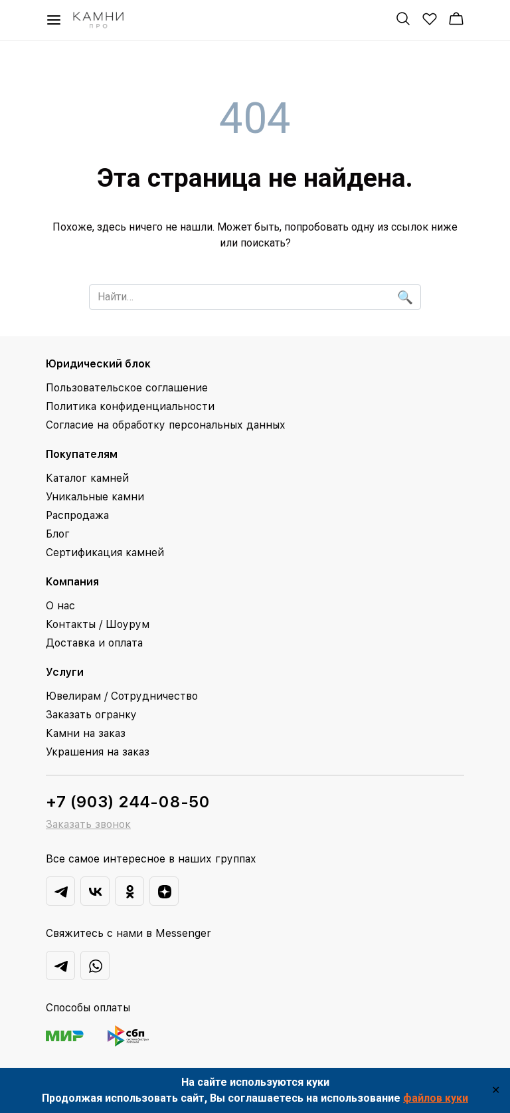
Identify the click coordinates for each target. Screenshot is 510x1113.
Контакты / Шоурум (97, 624)
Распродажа (77, 515)
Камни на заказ (86, 733)
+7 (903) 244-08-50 (128, 801)
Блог (58, 534)
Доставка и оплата (94, 643)
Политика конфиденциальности (130, 406)
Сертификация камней (105, 552)
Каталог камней (87, 478)
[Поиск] (403, 19)
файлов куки (435, 1098)
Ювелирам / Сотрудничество (122, 696)
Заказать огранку (91, 714)
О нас (60, 605)
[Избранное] (430, 19)
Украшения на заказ (97, 752)
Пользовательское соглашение (127, 387)
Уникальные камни (95, 496)
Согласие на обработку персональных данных (166, 425)
